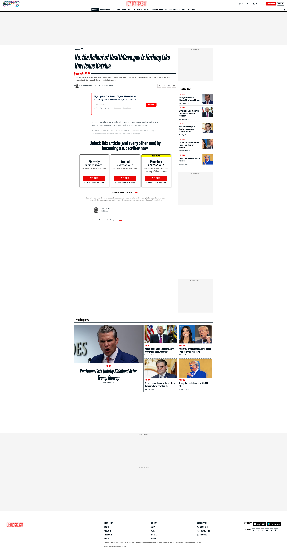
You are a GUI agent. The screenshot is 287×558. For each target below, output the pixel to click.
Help (133, 543)
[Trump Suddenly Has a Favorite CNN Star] (207, 164)
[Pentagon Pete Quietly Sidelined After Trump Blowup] (207, 103)
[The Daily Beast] (136, 3)
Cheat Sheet (105, 10)
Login (135, 192)
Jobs (121, 543)
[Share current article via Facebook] (159, 86)
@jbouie (105, 211)
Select (94, 178)
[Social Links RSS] (271, 531)
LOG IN (280, 4)
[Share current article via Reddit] (174, 86)
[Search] (284, 10)
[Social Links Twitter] (258, 531)
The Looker (116, 10)
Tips (117, 543)
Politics (147, 10)
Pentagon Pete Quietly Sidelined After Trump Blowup (108, 374)
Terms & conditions (177, 543)
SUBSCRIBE (271, 4)
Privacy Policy (127, 108)
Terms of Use (117, 108)
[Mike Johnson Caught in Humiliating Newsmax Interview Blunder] (207, 132)
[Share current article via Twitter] (164, 86)
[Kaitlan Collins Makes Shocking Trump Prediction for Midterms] (207, 148)
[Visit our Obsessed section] (18, 3)
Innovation (173, 10)
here (120, 220)
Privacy (138, 543)
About (106, 543)
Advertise (127, 543)
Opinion (155, 10)
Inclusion (166, 543)
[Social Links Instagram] (262, 531)
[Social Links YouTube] (267, 531)
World (153, 531)
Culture (154, 535)
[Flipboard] (276, 531)
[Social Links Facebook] (253, 531)
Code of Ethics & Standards (152, 543)
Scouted (191, 10)
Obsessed (131, 10)
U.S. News (182, 10)
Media (124, 10)
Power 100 (163, 10)
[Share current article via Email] (169, 86)
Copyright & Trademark (193, 543)
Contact (112, 543)
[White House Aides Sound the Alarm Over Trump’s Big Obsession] (207, 116)
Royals (139, 10)
